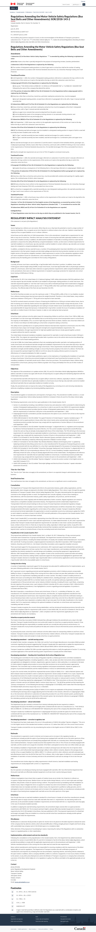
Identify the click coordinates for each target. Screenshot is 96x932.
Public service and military (16, 921)
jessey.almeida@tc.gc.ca (22, 882)
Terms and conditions (43, 929)
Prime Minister (63, 916)
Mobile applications (22, 929)
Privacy (51, 929)
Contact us (13, 916)
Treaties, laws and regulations (42, 919)
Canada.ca (12, 12)
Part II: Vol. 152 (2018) (38, 12)
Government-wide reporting (42, 921)
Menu (13, 8)
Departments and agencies (17, 919)
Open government (64, 921)
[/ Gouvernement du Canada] (22, 4)
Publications (29, 12)
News (37, 916)
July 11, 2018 (49, 12)
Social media (13, 929)
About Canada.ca (32, 929)
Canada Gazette (20, 12)
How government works (65, 919)
